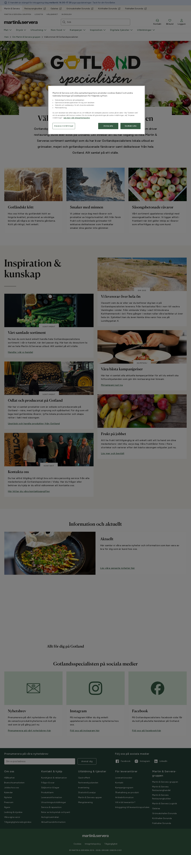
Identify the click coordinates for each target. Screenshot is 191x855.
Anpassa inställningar (63, 126)
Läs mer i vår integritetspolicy (77, 118)
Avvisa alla (108, 126)
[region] (96, 110)
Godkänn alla (130, 126)
